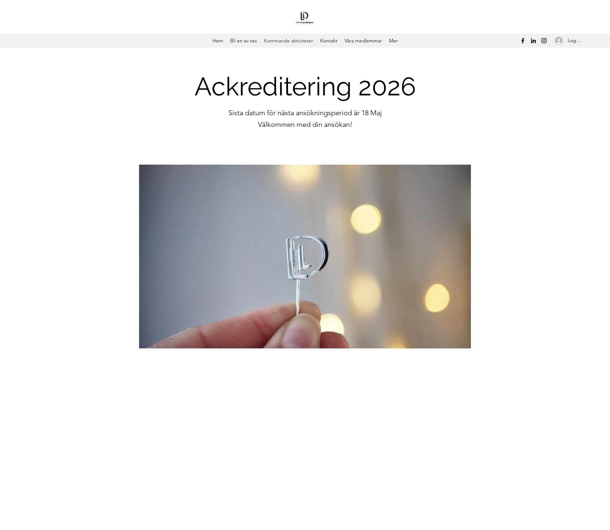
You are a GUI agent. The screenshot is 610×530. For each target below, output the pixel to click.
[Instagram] (544, 40)
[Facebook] (522, 40)
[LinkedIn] (533, 40)
